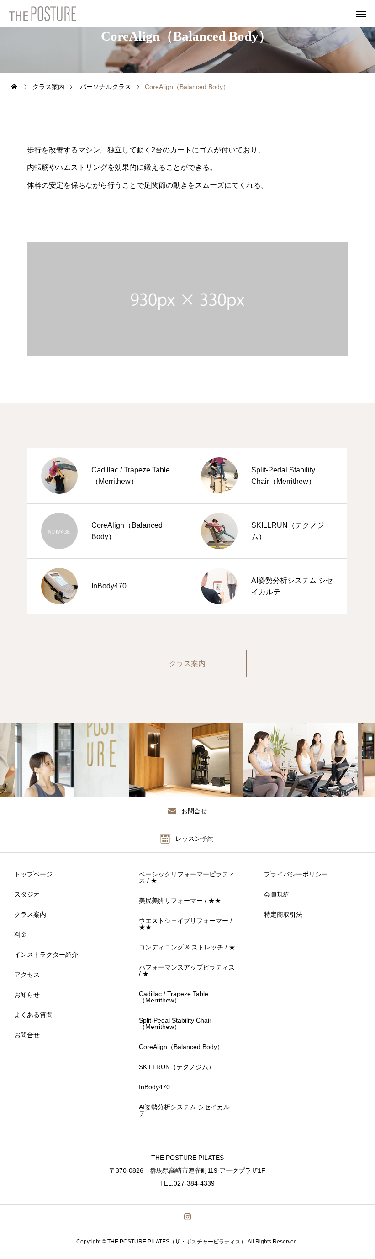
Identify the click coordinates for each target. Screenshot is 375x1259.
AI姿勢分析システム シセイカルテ (184, 1110)
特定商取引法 (283, 914)
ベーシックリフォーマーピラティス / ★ (187, 877)
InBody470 (154, 1087)
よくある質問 (33, 1015)
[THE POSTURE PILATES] (51, 13)
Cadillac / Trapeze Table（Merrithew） (173, 997)
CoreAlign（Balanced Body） (181, 1047)
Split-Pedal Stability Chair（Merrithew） (175, 1023)
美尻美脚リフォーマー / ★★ (180, 900)
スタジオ (27, 894)
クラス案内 (30, 914)
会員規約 (277, 894)
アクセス (27, 974)
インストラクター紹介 (46, 954)
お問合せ (27, 1035)
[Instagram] (187, 1216)
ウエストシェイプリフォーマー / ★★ (185, 924)
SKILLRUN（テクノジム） (177, 1067)
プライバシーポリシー (296, 874)
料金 (20, 934)
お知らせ (27, 994)
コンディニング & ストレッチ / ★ (187, 947)
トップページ (33, 874)
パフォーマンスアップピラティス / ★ (187, 970)
